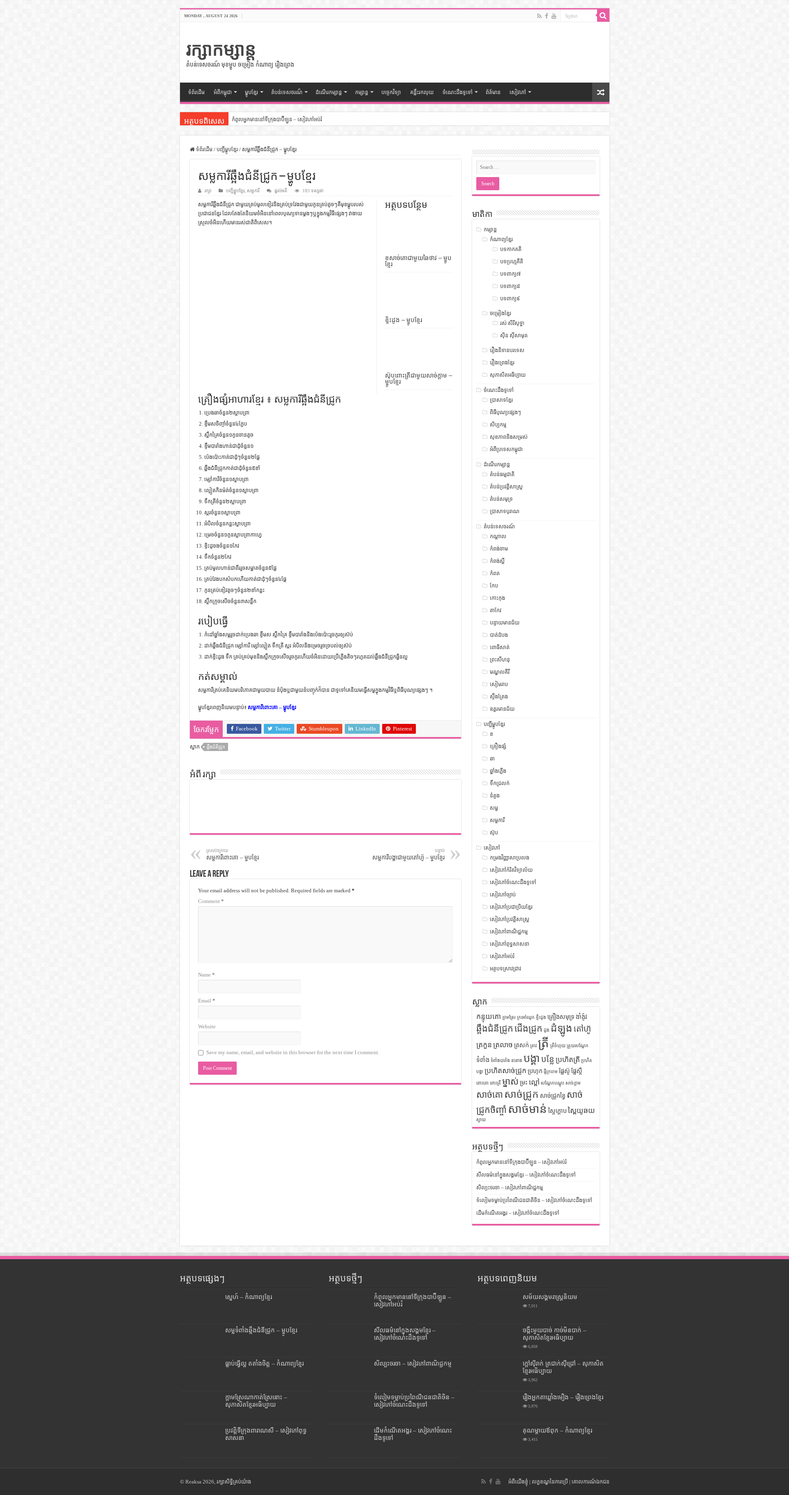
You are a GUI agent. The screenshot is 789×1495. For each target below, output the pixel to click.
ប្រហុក (535, 1071)
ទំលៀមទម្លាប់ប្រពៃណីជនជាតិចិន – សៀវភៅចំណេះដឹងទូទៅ (534, 1200)
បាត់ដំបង (499, 635)
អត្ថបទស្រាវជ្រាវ (505, 968)
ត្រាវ (533, 1046)
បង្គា (532, 1058)
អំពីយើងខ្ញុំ (518, 1482)
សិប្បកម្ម (498, 425)
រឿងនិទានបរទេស (507, 350)
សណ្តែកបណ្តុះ (552, 1083)
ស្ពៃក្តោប (557, 1111)
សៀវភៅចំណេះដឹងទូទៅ (513, 882)
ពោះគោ (482, 1083)
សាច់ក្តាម (573, 1083)
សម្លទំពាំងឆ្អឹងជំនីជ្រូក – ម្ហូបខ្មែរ (261, 1330)
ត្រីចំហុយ (557, 1046)
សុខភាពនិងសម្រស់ (509, 437)
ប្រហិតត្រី (568, 1059)
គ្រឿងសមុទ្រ (560, 1017)
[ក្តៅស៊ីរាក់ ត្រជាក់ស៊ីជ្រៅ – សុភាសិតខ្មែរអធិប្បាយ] (498, 1374)
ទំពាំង (482, 1060)
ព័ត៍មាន (493, 92)
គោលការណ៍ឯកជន (590, 1482)
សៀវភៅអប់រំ (502, 956)
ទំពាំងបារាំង (500, 1060)
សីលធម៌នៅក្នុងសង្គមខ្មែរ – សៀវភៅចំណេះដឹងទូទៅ (526, 1175)
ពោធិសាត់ (500, 647)
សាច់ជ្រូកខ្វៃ (552, 1095)
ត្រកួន (484, 1045)
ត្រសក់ (521, 1045)
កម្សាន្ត (361, 92)
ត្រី (543, 1043)
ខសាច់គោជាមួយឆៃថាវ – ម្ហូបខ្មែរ (418, 260)
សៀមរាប (499, 684)
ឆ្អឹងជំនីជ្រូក (216, 746)
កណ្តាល (498, 536)
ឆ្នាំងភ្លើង (498, 771)
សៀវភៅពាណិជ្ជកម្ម (509, 931)
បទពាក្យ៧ (510, 274)
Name (206, 975)
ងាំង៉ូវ (581, 1017)
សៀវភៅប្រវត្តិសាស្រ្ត (509, 919)
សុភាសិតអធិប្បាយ (508, 375)
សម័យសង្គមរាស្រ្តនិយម (550, 1296)
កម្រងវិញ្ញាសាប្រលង (509, 858)
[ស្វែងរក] (603, 15)
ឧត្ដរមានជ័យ (502, 709)
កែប (494, 586)
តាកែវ (495, 610)
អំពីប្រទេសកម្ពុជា (506, 449)
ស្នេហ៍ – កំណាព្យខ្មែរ (248, 1296)
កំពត (495, 573)
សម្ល (494, 808)
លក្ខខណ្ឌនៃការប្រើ (550, 1482)
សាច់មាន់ (527, 1109)
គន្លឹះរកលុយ (422, 92)
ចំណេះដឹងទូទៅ (458, 92)
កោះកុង (497, 598)
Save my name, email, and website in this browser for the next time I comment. (292, 1052)
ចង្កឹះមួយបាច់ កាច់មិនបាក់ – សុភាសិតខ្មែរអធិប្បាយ (554, 1334)
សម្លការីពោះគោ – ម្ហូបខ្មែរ (272, 707)
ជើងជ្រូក (528, 1029)
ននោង (516, 1060)
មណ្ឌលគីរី (500, 672)
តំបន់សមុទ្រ (501, 499)
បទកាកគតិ (510, 249)
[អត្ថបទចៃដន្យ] (600, 92)
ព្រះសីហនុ (500, 660)
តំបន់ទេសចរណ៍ (499, 526)
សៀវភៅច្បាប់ (503, 894)
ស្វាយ (481, 1119)
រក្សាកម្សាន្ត (221, 49)
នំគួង (495, 795)
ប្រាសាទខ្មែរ (501, 400)
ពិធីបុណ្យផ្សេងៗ (505, 412)
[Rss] (539, 16)
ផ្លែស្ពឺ (576, 1071)
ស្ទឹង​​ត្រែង (499, 696)
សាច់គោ (489, 1095)
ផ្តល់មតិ (281, 190)
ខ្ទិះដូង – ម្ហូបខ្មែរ (403, 319)
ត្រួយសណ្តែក (577, 1046)
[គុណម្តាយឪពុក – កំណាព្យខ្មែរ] (498, 1441)
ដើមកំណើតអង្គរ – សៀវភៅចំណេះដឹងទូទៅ (517, 1213)
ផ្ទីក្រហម (551, 1071)
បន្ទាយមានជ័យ (504, 623)
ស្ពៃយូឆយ (581, 1110)
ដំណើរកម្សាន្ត (329, 92)
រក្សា (208, 190)
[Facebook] (546, 16)
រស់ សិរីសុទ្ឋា (512, 323)
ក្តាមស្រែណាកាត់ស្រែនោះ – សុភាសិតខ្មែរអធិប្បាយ (256, 1401)
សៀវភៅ (518, 92)
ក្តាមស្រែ (509, 1017)
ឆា (492, 759)
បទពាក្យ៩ (510, 298)
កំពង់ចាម (499, 549)
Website (207, 1026)
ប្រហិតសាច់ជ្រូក (505, 1071)
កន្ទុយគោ (488, 1016)
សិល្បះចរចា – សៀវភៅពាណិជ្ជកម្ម (509, 1187)
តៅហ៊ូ (582, 1028)
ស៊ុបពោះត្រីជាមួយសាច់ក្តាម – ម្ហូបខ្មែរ (418, 378)
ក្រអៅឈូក (526, 1017)
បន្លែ (547, 1059)
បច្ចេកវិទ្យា (391, 92)
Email (206, 1000)
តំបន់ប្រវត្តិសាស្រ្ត (506, 487)
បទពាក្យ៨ (510, 286)
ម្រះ (524, 1082)
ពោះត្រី (495, 1083)
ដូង (546, 1030)
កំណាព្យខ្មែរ (501, 239)
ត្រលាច (503, 1045)
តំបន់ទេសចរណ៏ (286, 92)
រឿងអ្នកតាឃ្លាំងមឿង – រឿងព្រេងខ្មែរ (563, 1397)
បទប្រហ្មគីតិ (511, 261)
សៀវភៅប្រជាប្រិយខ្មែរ (511, 907)
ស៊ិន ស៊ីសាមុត (514, 335)
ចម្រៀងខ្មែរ (500, 313)
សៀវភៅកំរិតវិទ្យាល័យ (511, 870)
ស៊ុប (494, 832)
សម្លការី (253, 190)
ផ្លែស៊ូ (564, 1071)
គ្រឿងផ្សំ (498, 746)
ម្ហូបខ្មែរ (251, 92)
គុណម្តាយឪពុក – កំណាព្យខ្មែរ (557, 1430)
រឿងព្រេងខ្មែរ (502, 362)
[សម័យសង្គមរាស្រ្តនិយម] (498, 1307)
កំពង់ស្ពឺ (497, 561)
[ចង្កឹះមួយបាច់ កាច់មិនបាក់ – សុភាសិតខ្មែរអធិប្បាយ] (498, 1340)
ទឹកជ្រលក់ (500, 783)
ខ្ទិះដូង (541, 1017)
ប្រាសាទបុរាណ (504, 511)
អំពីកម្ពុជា (223, 92)
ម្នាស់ (510, 1082)
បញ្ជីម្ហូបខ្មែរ (227, 149)
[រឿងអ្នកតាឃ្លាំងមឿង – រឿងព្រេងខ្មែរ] (498, 1407)
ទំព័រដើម (196, 92)
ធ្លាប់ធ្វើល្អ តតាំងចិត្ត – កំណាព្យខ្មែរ (264, 1363)
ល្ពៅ (534, 1082)
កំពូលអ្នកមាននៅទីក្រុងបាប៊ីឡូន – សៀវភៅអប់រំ (277, 119)
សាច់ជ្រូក (521, 1094)
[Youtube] (554, 16)
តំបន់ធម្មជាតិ (502, 474)
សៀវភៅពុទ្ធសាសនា (509, 944)
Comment (211, 901)
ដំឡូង (561, 1028)
